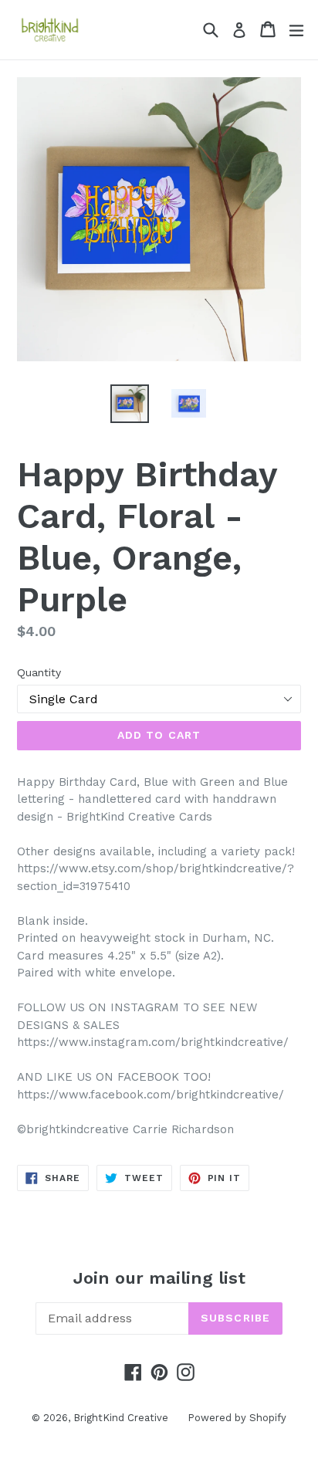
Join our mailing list (159, 1278)
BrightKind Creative (120, 1417)
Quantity (39, 672)
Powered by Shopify (237, 1417)
